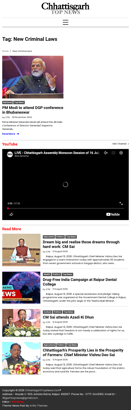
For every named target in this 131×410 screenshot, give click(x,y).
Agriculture (49, 345)
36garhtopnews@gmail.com (20, 398)
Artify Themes (38, 405)
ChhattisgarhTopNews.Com (42, 390)
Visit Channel (119, 143)
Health (47, 274)
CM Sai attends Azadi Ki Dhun (68, 317)
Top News (19, 102)
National (7, 102)
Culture (47, 312)
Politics (60, 237)
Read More (8, 134)
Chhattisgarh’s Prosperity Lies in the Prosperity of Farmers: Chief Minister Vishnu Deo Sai (83, 352)
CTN (7, 117)
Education (49, 237)
